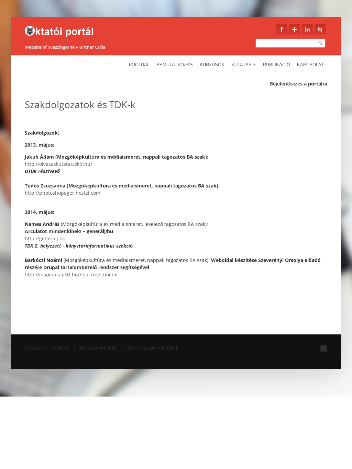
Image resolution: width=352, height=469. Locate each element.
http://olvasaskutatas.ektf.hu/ (58, 164)
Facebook (281, 29)
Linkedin (307, 29)
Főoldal (139, 64)
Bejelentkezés (286, 83)
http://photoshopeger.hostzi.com (62, 193)
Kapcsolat (310, 64)
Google (294, 29)
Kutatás (241, 64)
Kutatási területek (98, 348)
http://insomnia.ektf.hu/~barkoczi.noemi (71, 274)
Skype (320, 29)
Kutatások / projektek (47, 348)
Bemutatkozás (174, 64)
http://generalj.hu (45, 238)
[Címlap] (63, 29)
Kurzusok (212, 64)
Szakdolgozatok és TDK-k (153, 348)
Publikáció (276, 64)
